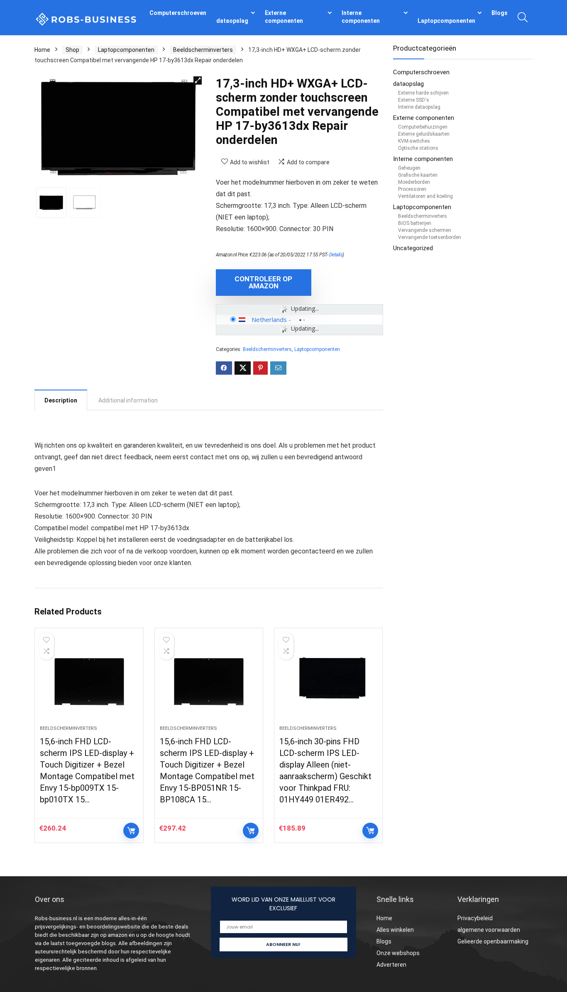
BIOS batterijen (414, 223)
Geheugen (409, 168)
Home (42, 49)
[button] (197, 80)
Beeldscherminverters (203, 49)
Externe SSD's (413, 100)
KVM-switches (414, 141)
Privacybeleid (475, 918)
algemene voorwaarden (488, 929)
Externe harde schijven (423, 93)
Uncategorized (413, 248)
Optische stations (418, 148)
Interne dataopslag (419, 107)
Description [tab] (60, 400)
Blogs (499, 13)
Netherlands (269, 319)
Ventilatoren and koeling (425, 196)
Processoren (412, 189)
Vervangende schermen (424, 230)
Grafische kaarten (417, 175)
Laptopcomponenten (446, 20)
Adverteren (391, 964)
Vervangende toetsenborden (429, 237)
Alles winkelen (395, 929)
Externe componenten (284, 17)
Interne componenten (361, 17)
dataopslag (232, 20)
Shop (72, 49)
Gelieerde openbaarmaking (492, 941)
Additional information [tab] (128, 400)
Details (336, 255)
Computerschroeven (177, 13)
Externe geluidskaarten (424, 134)
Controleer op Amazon (263, 282)
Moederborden (414, 182)
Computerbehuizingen (422, 127)
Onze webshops (398, 953)
